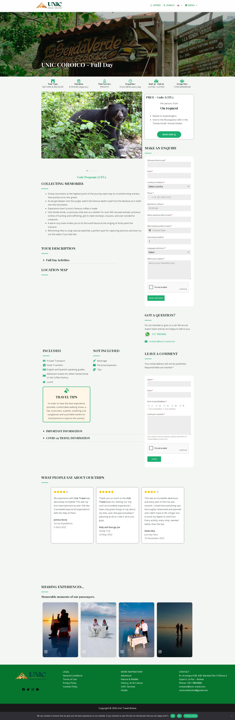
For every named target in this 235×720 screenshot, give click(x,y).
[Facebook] (23, 690)
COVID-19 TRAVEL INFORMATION (68, 438)
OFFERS (157, 5)
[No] (231, 716)
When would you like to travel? (159, 226)
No (179, 716)
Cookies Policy (70, 686)
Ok (173, 716)
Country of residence (156, 182)
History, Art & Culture (132, 682)
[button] (44, 130)
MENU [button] (191, 5)
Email (150, 171)
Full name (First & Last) (156, 160)
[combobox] (169, 186)
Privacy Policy (69, 682)
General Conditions (72, 675)
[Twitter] (28, 690)
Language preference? (156, 248)
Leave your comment (156, 414)
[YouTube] (37, 690)
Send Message (156, 298)
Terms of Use (70, 679)
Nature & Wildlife (129, 679)
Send (154, 459)
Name (150, 379)
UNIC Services (128, 686)
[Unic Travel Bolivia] (49, 5)
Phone (150, 193)
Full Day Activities (57, 260)
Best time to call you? (155, 204)
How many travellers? (155, 237)
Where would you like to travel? (160, 215)
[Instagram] (32, 690)
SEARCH (170, 5)
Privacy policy (191, 716)
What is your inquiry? (156, 259)
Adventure (126, 675)
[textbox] (166, 186)
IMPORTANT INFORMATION (64, 431)
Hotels (124, 690)
